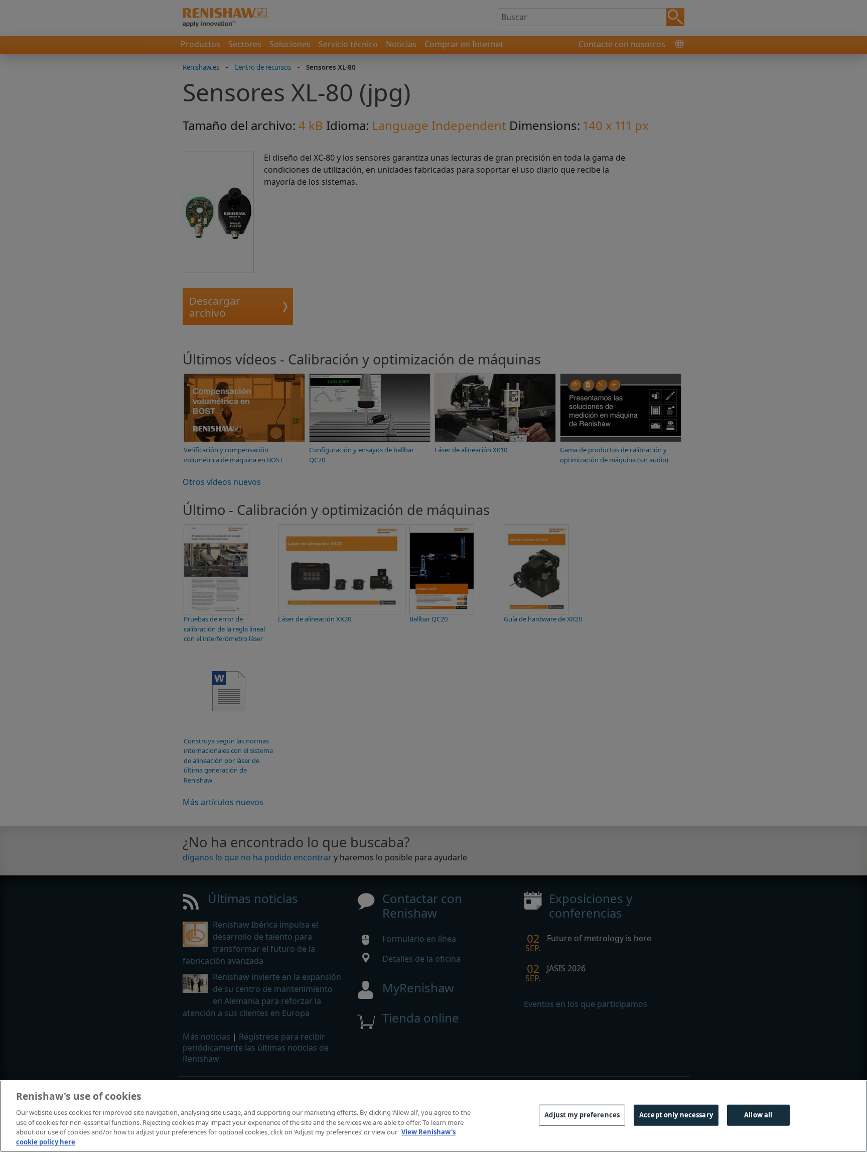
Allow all (758, 1114)
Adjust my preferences (582, 1114)
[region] (433, 1116)
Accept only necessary (676, 1114)
